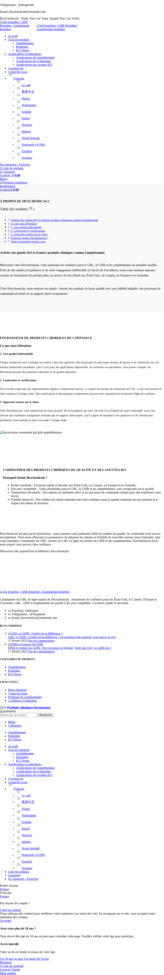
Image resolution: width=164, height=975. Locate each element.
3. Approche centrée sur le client (29, 234)
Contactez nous (17, 693)
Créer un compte (10, 910)
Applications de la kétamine (33, 61)
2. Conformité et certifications (28, 230)
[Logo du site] (18, 29)
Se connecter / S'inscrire (23, 879)
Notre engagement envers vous (28, 241)
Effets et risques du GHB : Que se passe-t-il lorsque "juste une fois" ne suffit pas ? (59, 648)
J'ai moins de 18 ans (36, 958)
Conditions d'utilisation (22, 700)
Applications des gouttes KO (34, 64)
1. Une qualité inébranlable (26, 227)
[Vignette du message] (35, 633)
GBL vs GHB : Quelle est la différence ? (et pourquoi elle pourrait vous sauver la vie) (62, 637)
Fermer (4, 889)
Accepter (5, 920)
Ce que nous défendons (24, 223)
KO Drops (22, 50)
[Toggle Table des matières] (32, 209)
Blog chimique (17, 690)
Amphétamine (25, 43)
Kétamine (22, 46)
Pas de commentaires (41, 640)
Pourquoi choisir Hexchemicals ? (29, 238)
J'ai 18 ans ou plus (12, 958)
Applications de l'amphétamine (35, 57)
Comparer (14, 875)
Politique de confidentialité (25, 697)
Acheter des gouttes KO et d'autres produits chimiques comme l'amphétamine (54, 220)
